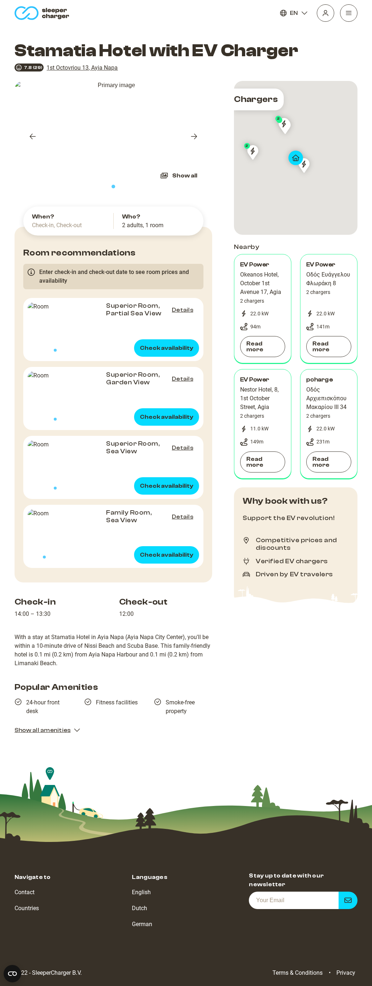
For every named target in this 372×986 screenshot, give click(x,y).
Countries (27, 908)
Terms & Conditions (297, 972)
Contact (25, 892)
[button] (262, 309)
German (142, 924)
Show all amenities (42, 730)
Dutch (139, 908)
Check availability (166, 348)
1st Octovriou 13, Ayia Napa (82, 67)
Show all (184, 175)
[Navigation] (348, 13)
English (141, 892)
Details (182, 310)
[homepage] (43, 13)
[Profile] (325, 13)
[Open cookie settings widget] (12, 973)
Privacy (345, 972)
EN (294, 13)
